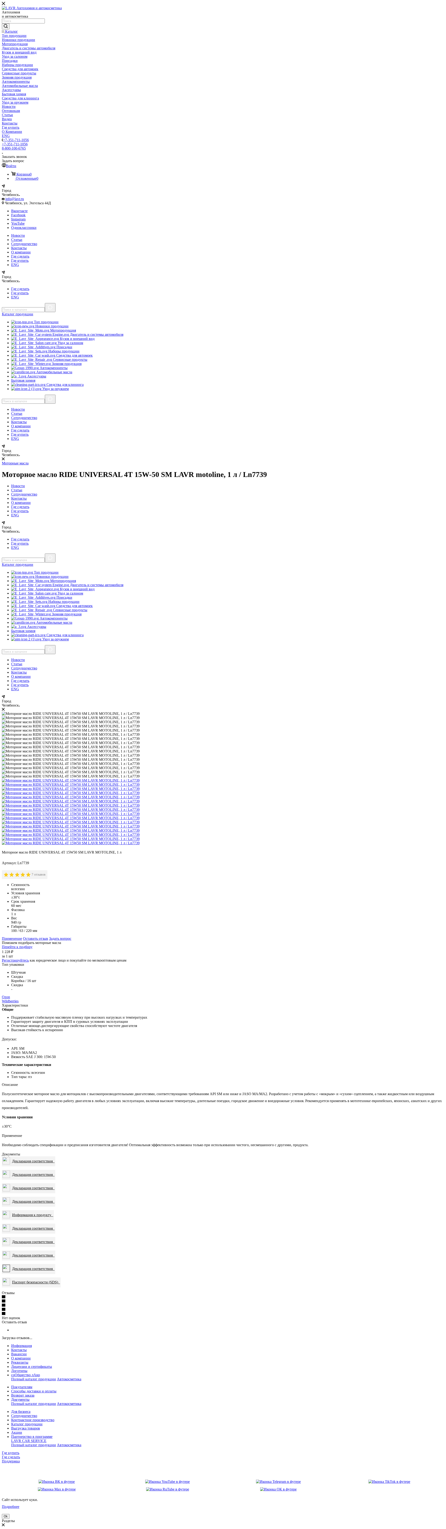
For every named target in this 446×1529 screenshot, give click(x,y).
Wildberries (10, 1001)
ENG (15, 265)
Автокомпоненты (53, 368)
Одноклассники (23, 228)
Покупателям (21, 1387)
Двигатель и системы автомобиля (96, 334)
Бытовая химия (23, 380)
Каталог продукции (27, 1424)
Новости (18, 235)
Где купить (20, 260)
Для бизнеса (20, 1412)
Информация (21, 1346)
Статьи (16, 240)
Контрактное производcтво (32, 1420)
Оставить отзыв (35, 938)
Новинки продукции (51, 326)
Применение (12, 938)
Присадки (64, 347)
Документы (20, 1399)
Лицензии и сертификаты (31, 1367)
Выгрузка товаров (25, 1428)
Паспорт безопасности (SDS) (36, 1282)
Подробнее (10, 1507)
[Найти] (6, 26)
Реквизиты (19, 1362)
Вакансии (19, 1354)
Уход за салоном (70, 343)
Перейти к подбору (17, 947)
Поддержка (11, 1461)
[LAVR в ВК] (57, 1482)
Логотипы (19, 1371)
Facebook (18, 215)
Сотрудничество (24, 244)
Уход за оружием (55, 389)
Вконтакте (19, 211)
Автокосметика (69, 1379)
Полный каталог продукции (33, 1379)
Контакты (19, 248)
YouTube (18, 223)
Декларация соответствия (33, 1161)
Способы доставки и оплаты (33, 1391)
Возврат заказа (22, 1395)
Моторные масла (15, 463)
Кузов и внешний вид (77, 339)
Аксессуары (36, 376)
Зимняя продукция (66, 364)
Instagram (18, 219)
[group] (18, 874)
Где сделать (20, 256)
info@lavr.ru (14, 199)
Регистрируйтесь (15, 960)
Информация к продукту (32, 1215)
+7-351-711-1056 (16, 140)
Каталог (17, 314)
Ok (6, 1516)
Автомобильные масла (53, 372)
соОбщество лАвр (25, 1375)
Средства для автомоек (74, 355)
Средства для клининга (65, 385)
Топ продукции (46, 322)
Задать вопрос (60, 938)
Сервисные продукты (69, 359)
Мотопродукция (62, 330)
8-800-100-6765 (14, 148)
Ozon (6, 997)
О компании (21, 252)
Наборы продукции (63, 351)
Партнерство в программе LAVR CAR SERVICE (31, 1439)
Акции (16, 1432)
